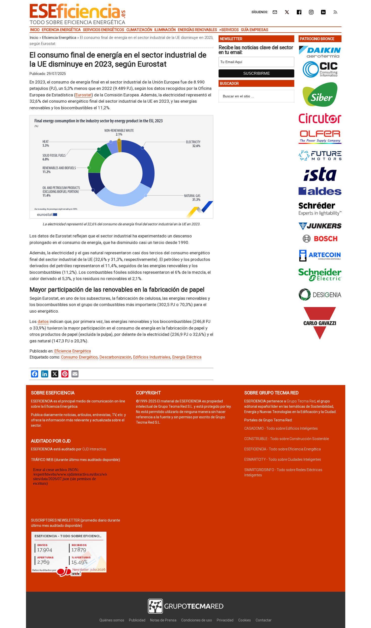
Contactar (264, 620)
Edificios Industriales (151, 357)
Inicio (34, 37)
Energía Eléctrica (186, 357)
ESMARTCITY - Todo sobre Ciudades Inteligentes (282, 459)
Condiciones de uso (196, 620)
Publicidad (137, 620)
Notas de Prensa (163, 620)
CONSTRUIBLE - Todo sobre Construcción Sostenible (286, 439)
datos (43, 321)
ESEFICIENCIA (77, 14)
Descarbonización (115, 357)
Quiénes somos (111, 620)
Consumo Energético (79, 357)
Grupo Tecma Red (301, 401)
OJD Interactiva (94, 449)
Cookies (244, 620)
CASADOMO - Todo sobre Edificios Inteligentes (281, 428)
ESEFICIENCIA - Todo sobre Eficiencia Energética (282, 449)
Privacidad (225, 620)
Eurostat (83, 94)
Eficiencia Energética (59, 37)
